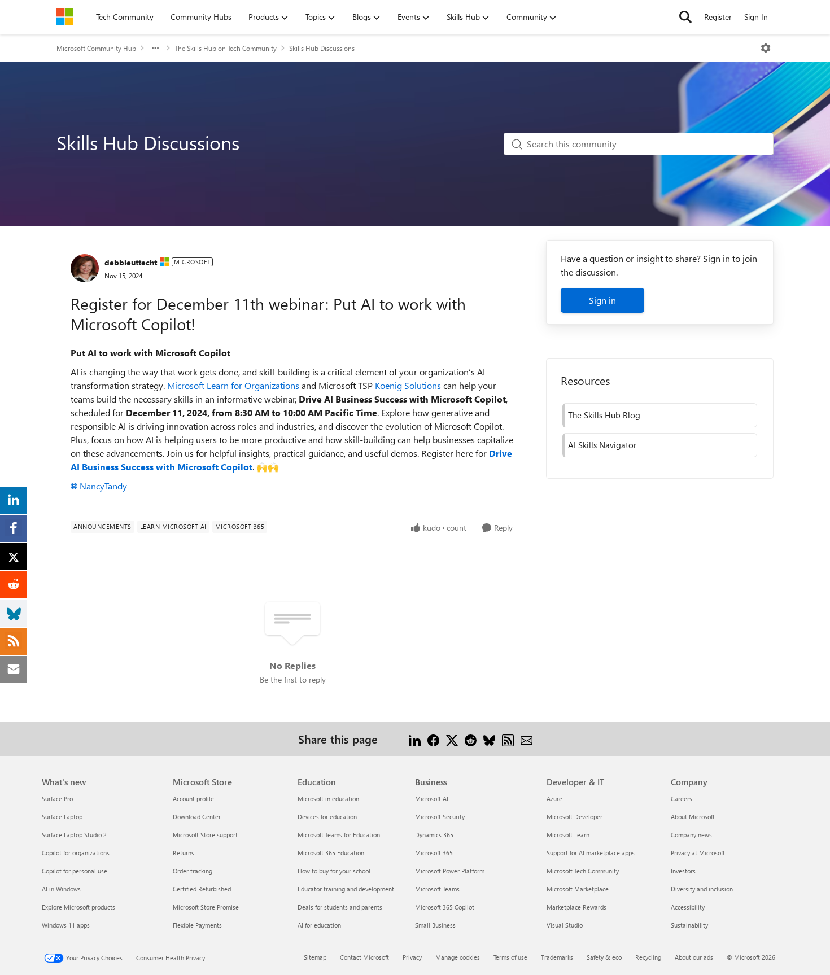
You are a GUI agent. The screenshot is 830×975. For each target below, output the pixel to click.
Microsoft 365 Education (331, 853)
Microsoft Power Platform (449, 871)
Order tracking (192, 871)
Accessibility (688, 907)
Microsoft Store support (205, 834)
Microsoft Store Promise (206, 907)
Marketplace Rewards (576, 907)
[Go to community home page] (64, 16)
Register (718, 16)
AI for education (319, 925)
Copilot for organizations (76, 853)
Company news (691, 834)
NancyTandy (103, 486)
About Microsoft (693, 816)
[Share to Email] (526, 739)
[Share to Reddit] (471, 739)
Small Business (435, 925)
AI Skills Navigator (602, 445)
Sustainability (689, 925)
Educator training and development (346, 889)
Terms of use (510, 957)
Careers (681, 798)
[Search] (685, 17)
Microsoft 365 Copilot (444, 907)
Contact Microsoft (364, 957)
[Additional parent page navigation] (155, 48)
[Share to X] (452, 739)
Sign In (756, 16)
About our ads (694, 957)
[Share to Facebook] (433, 739)
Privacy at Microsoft (698, 853)
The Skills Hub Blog (604, 415)
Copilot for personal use (74, 871)
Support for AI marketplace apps (591, 853)
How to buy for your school (334, 871)
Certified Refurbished (202, 889)
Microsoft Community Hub (96, 48)
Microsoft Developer (574, 816)
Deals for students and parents (340, 907)
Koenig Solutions (408, 385)
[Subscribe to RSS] (508, 739)
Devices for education (327, 816)
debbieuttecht (130, 262)
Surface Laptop (62, 816)
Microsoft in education (328, 798)
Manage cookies (457, 957)
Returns (183, 853)
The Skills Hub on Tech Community (225, 48)
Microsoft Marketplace (578, 889)
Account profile (193, 798)
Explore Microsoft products (78, 907)
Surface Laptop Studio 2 (74, 834)
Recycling (648, 957)
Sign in (602, 300)
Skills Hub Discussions (322, 48)
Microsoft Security (440, 816)
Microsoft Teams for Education (339, 834)
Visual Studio (565, 925)
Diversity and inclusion (702, 889)
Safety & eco (604, 957)
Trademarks (557, 957)
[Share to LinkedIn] (415, 739)
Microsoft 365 (434, 853)
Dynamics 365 (434, 834)
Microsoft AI (431, 798)
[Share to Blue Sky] (489, 739)
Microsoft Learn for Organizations (233, 385)
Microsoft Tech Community (583, 871)
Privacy (412, 957)
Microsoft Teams (437, 889)
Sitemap (315, 957)
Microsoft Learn (568, 834)
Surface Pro (57, 798)
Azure (554, 798)
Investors (683, 871)
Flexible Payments (197, 925)
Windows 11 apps (66, 925)
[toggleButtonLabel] (766, 48)
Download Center (197, 816)
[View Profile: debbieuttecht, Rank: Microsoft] (85, 268)
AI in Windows (61, 889)
